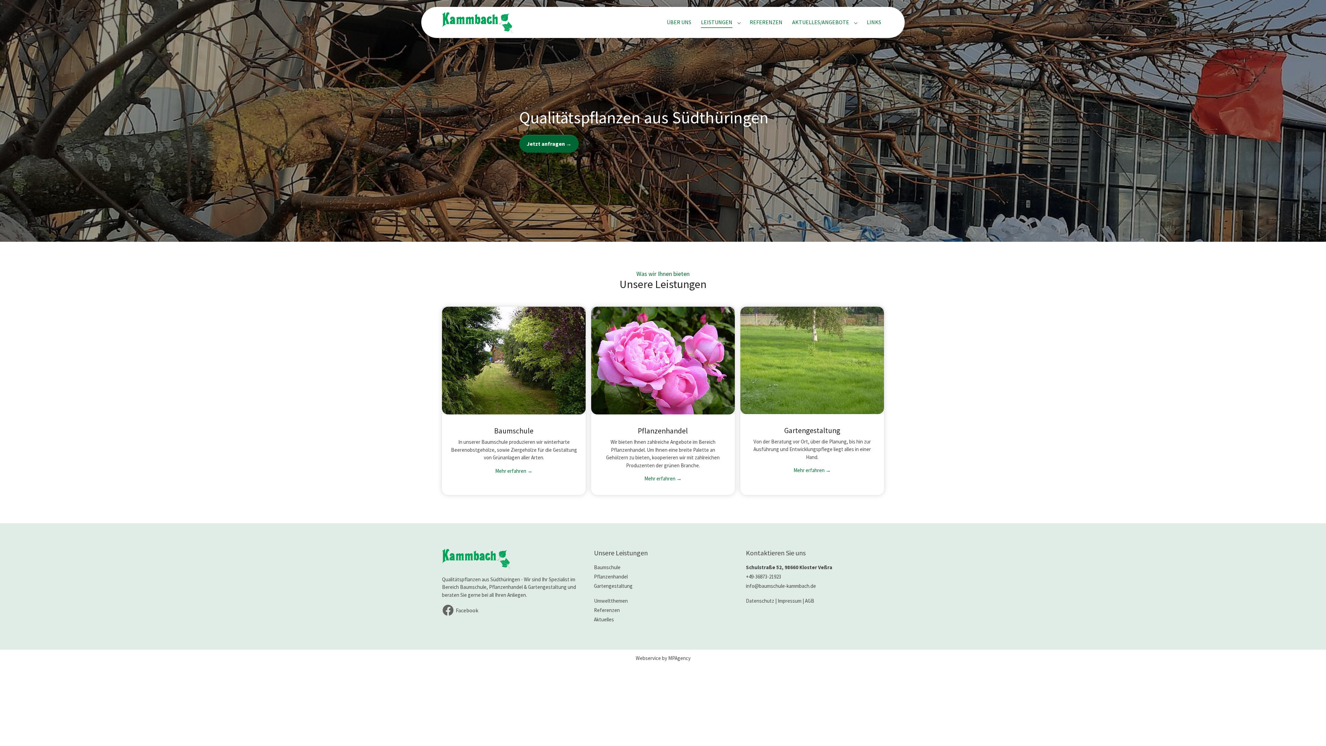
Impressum (789, 600)
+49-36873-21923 (763, 576)
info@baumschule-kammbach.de (781, 586)
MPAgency (679, 658)
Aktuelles (604, 619)
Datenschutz (760, 600)
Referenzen (607, 610)
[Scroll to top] (1311, 731)
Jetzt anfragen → (549, 143)
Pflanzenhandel (611, 576)
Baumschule (607, 567)
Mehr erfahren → (513, 471)
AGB (809, 600)
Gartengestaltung (613, 586)
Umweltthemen (611, 600)
